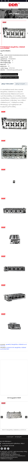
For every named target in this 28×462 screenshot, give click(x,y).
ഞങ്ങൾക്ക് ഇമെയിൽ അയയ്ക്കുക (10, 74)
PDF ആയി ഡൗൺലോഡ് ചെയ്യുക (10, 77)
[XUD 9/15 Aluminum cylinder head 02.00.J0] (14, 415)
